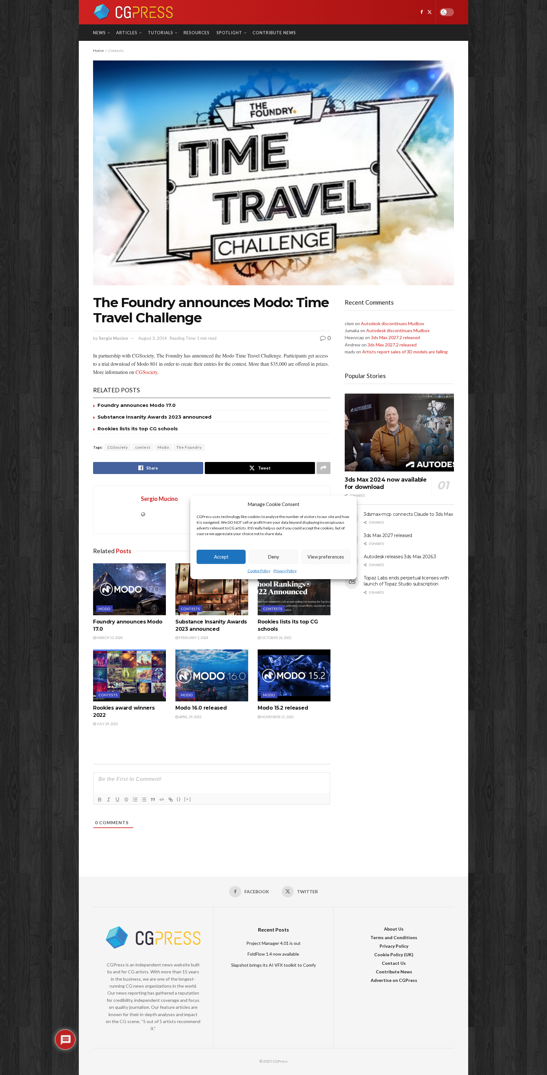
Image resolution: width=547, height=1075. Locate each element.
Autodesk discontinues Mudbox (392, 323)
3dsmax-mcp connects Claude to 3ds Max (408, 514)
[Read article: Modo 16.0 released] (211, 675)
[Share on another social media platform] (323, 468)
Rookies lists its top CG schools (137, 429)
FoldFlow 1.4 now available (273, 954)
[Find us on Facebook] (421, 12)
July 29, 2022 (107, 724)
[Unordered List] (144, 799)
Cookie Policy (259, 570)
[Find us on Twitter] (429, 12)
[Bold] (99, 799)
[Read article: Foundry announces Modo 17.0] (129, 589)
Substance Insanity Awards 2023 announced (154, 417)
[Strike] (126, 799)
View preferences (325, 557)
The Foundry (189, 447)
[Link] (170, 799)
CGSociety (146, 372)
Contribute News (274, 32)
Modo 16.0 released (201, 708)
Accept (221, 557)
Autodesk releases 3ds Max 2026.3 (400, 557)
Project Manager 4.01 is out (273, 943)
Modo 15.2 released (283, 708)
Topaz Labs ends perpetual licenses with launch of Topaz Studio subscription (406, 581)
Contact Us (394, 963)
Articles (126, 32)
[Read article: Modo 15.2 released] (294, 675)
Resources (197, 32)
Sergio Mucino (113, 338)
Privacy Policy (285, 570)
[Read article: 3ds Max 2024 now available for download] (399, 433)
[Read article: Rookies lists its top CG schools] (294, 589)
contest (142, 447)
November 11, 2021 (277, 717)
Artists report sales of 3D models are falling (405, 351)
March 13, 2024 (109, 638)
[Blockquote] (152, 799)
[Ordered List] (135, 799)
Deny (273, 557)
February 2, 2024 (193, 638)
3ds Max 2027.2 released (395, 337)
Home (98, 50)
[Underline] (117, 799)
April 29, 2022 (189, 717)
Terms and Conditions (393, 937)
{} (179, 799)
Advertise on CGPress (394, 980)
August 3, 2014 (152, 338)
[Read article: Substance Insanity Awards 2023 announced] (211, 589)
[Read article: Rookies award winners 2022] (129, 675)
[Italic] (108, 799)
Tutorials (160, 32)
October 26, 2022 (276, 638)
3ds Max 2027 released (388, 535)
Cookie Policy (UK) (393, 954)
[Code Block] (161, 799)
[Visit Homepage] (133, 12)
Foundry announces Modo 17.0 (136, 405)
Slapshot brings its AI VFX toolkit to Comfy (273, 965)
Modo (163, 447)
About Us (394, 929)
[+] (187, 799)
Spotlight (229, 32)
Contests (116, 50)
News (99, 32)
